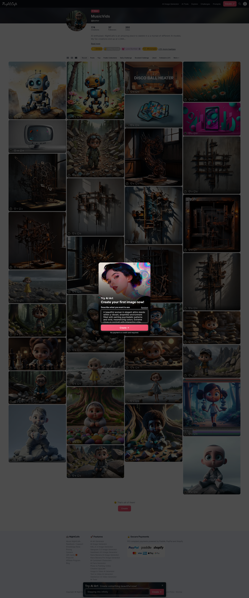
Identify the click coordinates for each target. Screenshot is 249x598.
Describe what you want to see (115, 307)
